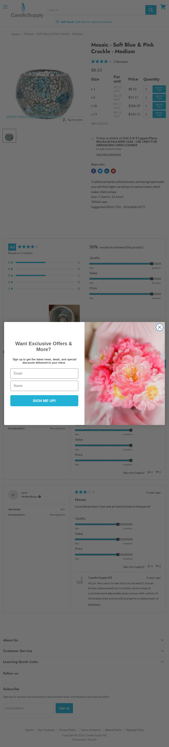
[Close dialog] (159, 327)
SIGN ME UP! (44, 401)
